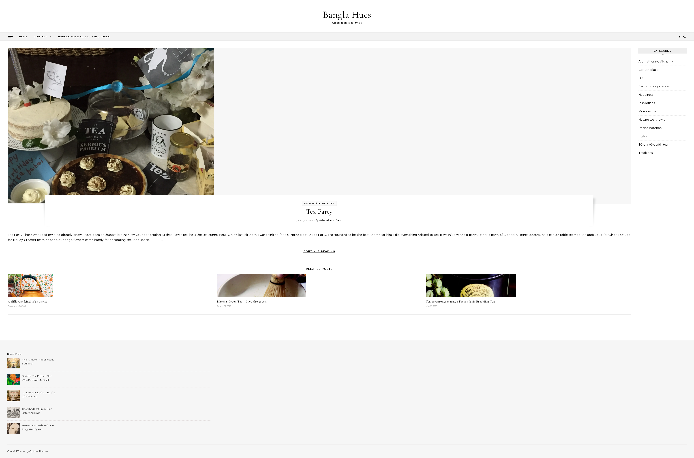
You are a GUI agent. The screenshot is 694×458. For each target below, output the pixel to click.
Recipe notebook (651, 128)
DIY (641, 78)
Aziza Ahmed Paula (330, 220)
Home (23, 36)
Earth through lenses (654, 86)
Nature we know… (652, 119)
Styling (644, 136)
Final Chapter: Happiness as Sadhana (38, 361)
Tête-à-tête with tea (319, 203)
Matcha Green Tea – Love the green (242, 301)
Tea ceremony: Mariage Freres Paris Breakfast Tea (460, 301)
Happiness (646, 94)
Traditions (646, 153)
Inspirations (647, 103)
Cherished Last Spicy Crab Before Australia (37, 410)
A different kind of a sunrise (28, 301)
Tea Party (319, 211)
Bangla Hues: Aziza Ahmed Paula (84, 36)
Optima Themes (38, 451)
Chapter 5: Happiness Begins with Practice (38, 394)
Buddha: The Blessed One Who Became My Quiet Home (37, 378)
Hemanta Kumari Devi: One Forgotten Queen (38, 427)
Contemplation (649, 70)
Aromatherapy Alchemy (656, 61)
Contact (41, 36)
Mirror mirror (648, 111)
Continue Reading (319, 251)
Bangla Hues (347, 14)
